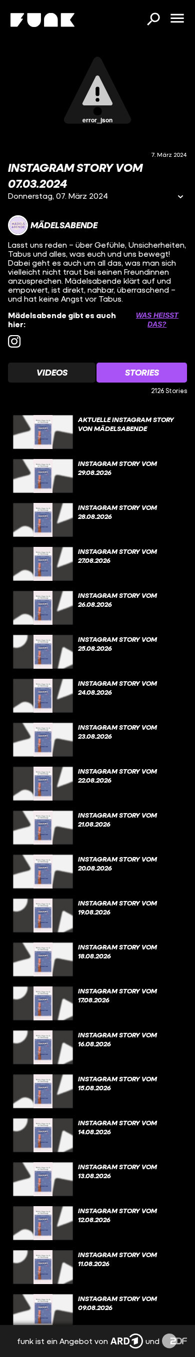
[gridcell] (97, 432)
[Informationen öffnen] (180, 197)
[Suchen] (153, 19)
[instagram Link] (14, 341)
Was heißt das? (157, 319)
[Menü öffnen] (177, 18)
